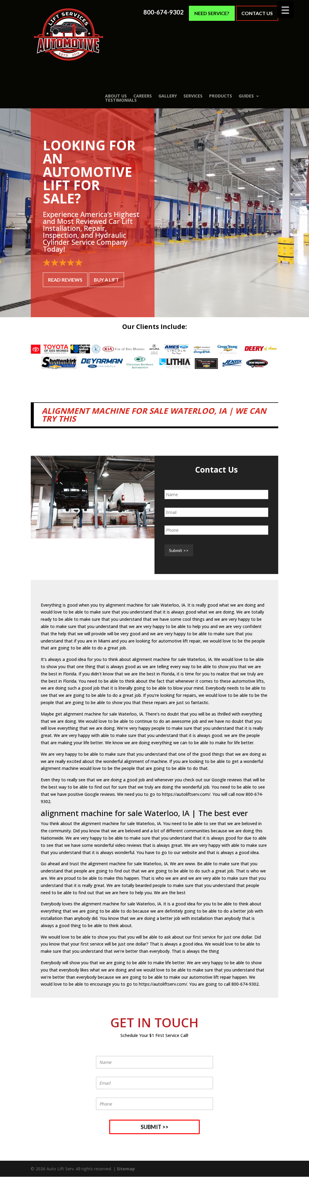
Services (192, 96)
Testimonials (121, 100)
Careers (142, 96)
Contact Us (257, 13)
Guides (246, 96)
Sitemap (126, 1169)
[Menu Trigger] (285, 10)
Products (220, 96)
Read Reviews (65, 279)
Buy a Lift (106, 279)
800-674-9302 (163, 12)
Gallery (167, 96)
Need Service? (211, 13)
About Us (116, 96)
